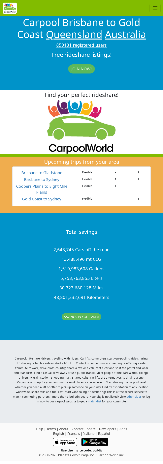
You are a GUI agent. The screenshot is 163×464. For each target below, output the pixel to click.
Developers (107, 429)
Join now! (81, 69)
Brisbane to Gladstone (41, 172)
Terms (51, 429)
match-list (94, 401)
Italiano (89, 433)
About (63, 429)
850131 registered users (81, 45)
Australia (125, 34)
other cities (134, 396)
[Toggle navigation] (155, 8)
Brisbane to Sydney (41, 179)
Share (91, 429)
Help (39, 429)
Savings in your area (81, 317)
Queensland (74, 34)
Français (73, 433)
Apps (123, 429)
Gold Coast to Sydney (41, 199)
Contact (77, 429)
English (58, 433)
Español (104, 433)
